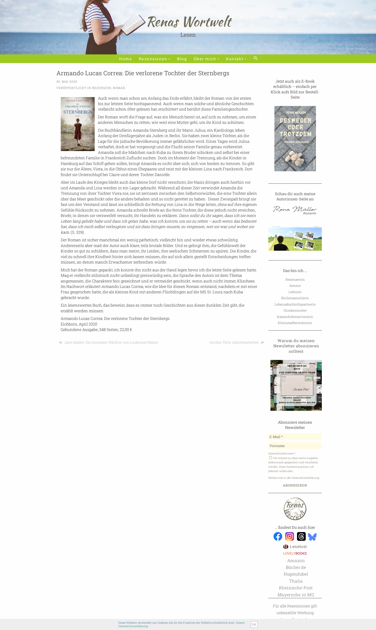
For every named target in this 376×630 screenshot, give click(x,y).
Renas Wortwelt (188, 21)
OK (254, 624)
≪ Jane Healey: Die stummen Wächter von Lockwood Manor (108, 342)
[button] (255, 58)
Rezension (101, 88)
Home (125, 59)
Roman (119, 88)
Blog (182, 59)
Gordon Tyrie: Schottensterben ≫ (236, 342)
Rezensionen (153, 59)
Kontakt (234, 59)
